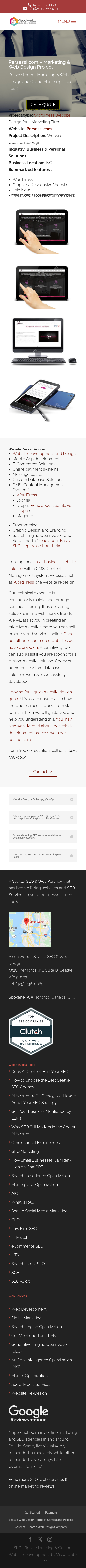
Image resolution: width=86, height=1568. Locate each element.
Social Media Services (31, 1384)
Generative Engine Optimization (40, 1344)
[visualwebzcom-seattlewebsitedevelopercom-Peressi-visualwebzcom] (43, 309)
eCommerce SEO (27, 1246)
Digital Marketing (26, 1318)
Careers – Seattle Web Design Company (41, 1527)
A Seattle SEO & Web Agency (35, 881)
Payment (51, 1512)
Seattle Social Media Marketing (39, 1211)
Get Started (32, 1512)
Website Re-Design (29, 1393)
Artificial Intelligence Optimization (41, 1360)
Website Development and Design (44, 453)
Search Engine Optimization (36, 1326)
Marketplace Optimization (34, 1184)
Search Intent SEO (28, 1263)
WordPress (27, 495)
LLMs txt (19, 1237)
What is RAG (22, 1202)
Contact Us (43, 771)
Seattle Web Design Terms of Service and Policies (41, 1519)
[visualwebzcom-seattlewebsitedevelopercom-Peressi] (43, 365)
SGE (15, 1272)
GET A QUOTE (43, 104)
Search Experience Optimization (40, 1175)
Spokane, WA (21, 997)
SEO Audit (20, 1281)
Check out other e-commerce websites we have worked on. (42, 640)
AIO (14, 1193)
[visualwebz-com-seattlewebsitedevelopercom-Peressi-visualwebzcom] (43, 422)
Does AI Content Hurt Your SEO (39, 1071)
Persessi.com (39, 128)
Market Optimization (29, 1375)
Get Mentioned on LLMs (33, 1335)
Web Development (28, 1309)
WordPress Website (52, 115)
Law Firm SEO (24, 1228)
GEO (15, 1219)
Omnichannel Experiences (35, 1142)
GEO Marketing (25, 1151)
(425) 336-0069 (44, 4)
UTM (15, 1255)
